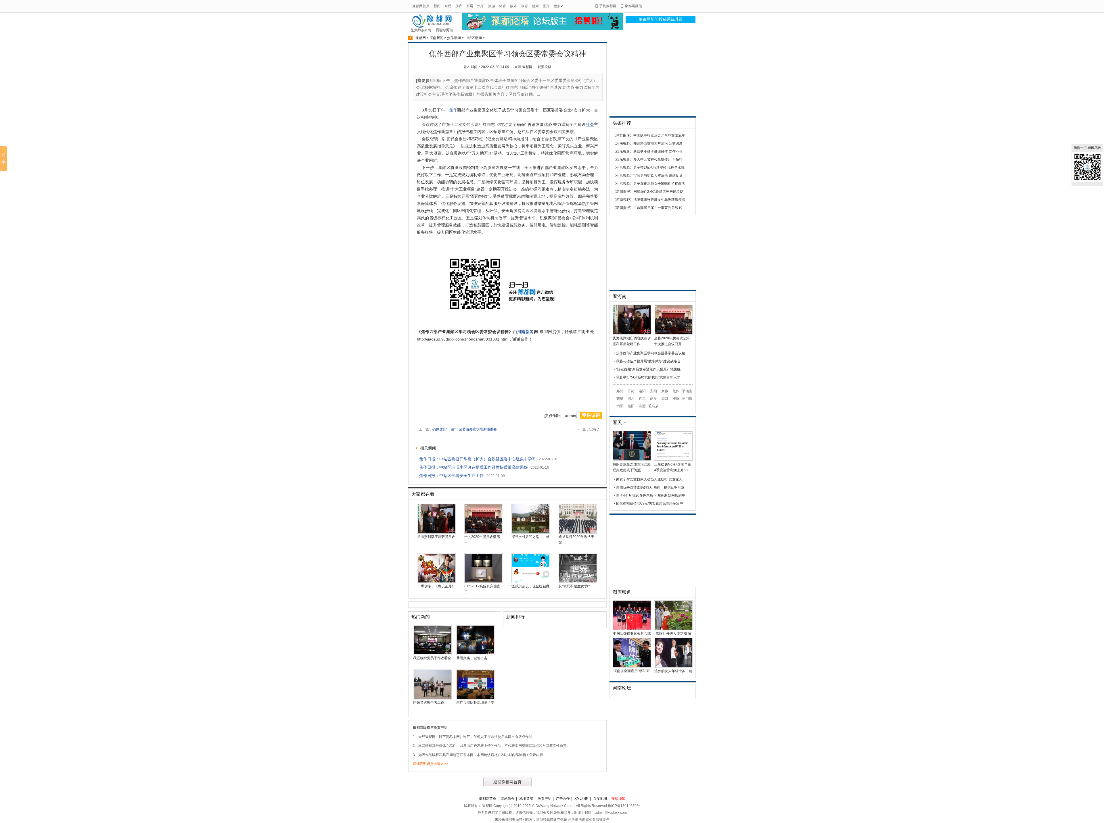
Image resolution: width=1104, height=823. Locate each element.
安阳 (653, 391)
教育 (524, 6)
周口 (664, 399)
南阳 (619, 406)
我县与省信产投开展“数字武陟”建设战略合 (648, 361)
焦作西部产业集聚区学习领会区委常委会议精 (650, 353)
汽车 (480, 6)
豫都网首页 (421, 6)
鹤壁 (619, 399)
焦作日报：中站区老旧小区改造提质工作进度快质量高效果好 (473, 467)
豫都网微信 (633, 6)
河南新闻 (436, 38)
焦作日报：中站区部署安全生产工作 (451, 475)
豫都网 (420, 38)
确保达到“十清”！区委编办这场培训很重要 (464, 429)
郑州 (619, 391)
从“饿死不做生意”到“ (574, 586)
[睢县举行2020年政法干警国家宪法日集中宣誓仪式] (578, 532)
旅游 (491, 6)
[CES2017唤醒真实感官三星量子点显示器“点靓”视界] (483, 582)
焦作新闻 (454, 38)
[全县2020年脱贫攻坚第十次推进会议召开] (483, 532)
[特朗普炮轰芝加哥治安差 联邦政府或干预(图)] (632, 459)
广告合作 (563, 799)
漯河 (631, 399)
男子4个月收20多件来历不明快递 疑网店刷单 (650, 495)
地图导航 (526, 799)
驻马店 (653, 406)
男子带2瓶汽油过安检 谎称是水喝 (659, 168)
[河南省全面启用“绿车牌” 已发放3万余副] (632, 666)
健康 (535, 6)
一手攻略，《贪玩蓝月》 (436, 586)
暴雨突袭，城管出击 (471, 658)
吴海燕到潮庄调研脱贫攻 (436, 537)
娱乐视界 (623, 151)
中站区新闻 (473, 38)
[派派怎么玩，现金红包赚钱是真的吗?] (530, 582)
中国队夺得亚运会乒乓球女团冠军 (659, 135)
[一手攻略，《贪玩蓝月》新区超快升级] (436, 582)
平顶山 (687, 391)
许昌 (642, 399)
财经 (447, 6)
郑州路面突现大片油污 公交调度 (658, 143)
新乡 (664, 391)
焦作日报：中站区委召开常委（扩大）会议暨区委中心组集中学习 (477, 459)
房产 (458, 6)
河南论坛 (622, 687)
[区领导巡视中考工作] (432, 698)
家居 (469, 6)
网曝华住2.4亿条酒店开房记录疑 (658, 192)
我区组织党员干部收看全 (432, 658)
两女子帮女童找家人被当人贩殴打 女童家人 (649, 479)
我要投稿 (544, 67)
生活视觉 (623, 168)
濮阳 (675, 399)
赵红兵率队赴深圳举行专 (475, 703)
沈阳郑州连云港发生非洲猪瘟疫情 (659, 200)
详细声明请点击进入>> (430, 764)
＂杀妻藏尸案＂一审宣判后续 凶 (658, 208)
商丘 (653, 399)
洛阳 (642, 391)
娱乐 (513, 6)
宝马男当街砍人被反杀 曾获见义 (658, 176)
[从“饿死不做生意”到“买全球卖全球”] (578, 582)
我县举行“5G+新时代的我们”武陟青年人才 (648, 377)
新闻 (437, 6)
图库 (546, 6)
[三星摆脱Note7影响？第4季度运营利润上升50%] (673, 459)
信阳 (631, 406)
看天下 (619, 422)
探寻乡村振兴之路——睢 (530, 537)
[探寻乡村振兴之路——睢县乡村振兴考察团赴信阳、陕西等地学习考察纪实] (530, 532)
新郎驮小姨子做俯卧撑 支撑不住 (658, 151)
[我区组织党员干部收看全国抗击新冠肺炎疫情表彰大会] (432, 654)
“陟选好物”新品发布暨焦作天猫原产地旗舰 (648, 369)
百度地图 (600, 799)
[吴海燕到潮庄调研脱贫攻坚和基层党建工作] (436, 532)
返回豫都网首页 (507, 782)
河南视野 (623, 143)
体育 (502, 6)
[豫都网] (431, 32)
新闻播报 (623, 192)
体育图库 (623, 135)
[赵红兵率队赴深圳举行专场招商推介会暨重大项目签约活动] (475, 698)
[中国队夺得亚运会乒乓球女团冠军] (632, 629)
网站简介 (508, 799)
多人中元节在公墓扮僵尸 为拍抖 (658, 159)
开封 (631, 391)
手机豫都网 (607, 6)
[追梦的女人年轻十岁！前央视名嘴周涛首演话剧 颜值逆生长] (673, 666)
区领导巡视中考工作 (428, 703)
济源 (642, 406)
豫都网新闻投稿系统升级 (661, 19)
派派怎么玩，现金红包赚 (530, 586)
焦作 (675, 391)
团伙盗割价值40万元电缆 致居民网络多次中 (649, 503)
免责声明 (544, 799)
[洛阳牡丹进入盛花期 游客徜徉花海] (673, 629)
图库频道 (622, 592)
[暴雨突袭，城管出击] (475, 654)
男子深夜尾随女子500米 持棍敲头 (659, 184)
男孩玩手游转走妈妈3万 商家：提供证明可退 (650, 487)
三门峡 (687, 399)
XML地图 (581, 799)
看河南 (619, 296)
